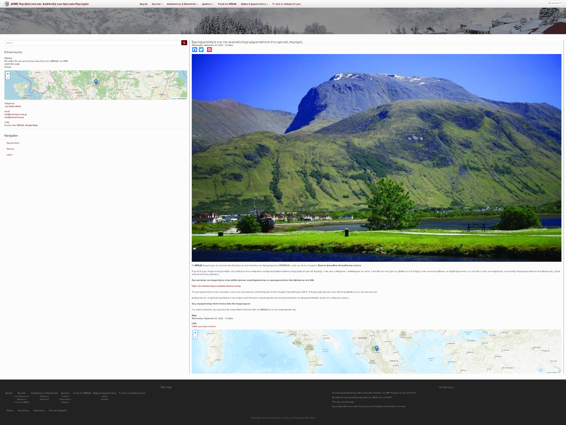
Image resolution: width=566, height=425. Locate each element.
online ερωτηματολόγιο (204, 326)
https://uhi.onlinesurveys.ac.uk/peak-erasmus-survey (216, 285)
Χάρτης (10, 148)
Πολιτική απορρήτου (58, 410)
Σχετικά (156, 3)
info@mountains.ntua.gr (15, 114)
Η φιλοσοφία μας (21, 396)
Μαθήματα (21, 399)
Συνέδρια (65, 396)
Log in (9, 154)
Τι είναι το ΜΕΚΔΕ (21, 402)
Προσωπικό (44, 399)
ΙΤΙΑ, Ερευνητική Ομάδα (343, 402)
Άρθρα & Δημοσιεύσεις (253, 3)
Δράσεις (207, 3)
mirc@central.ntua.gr (14, 117)
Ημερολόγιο (13, 142)
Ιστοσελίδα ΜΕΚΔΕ (14, 125)
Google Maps (31, 125)
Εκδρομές (65, 402)
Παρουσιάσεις (65, 399)
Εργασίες (105, 399)
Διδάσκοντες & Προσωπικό (181, 3)
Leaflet (548, 372)
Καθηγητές (44, 396)
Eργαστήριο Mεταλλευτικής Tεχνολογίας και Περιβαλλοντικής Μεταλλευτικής (368, 406)
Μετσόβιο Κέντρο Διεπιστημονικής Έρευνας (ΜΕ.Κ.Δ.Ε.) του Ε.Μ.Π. (362, 397)
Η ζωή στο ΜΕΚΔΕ (227, 3)
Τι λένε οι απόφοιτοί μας (286, 3)
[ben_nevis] (376, 158)
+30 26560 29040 (12, 106)
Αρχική (143, 3)
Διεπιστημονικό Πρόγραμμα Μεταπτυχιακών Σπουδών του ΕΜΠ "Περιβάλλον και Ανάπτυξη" (374, 392)
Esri (559, 372)
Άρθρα (105, 396)
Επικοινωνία (39, 410)
